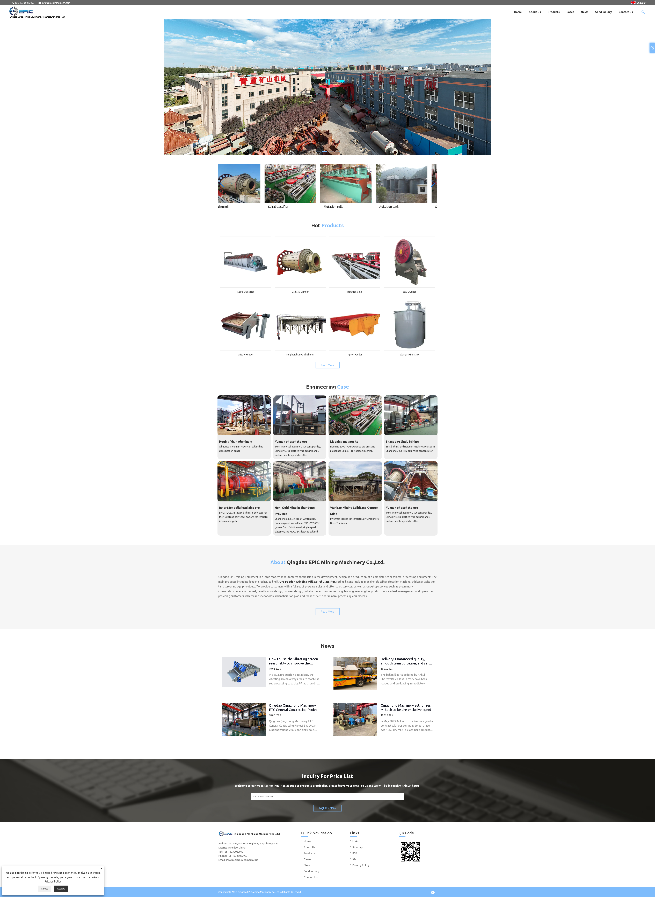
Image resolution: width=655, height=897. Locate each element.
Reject (44, 888)
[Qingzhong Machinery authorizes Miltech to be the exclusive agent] (355, 719)
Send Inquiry (603, 11)
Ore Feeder (287, 581)
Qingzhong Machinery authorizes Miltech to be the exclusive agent (406, 707)
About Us (535, 11)
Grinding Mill (304, 581)
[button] (317, 151)
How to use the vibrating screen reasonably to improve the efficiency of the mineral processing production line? (293, 661)
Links (355, 841)
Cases (570, 11)
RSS (354, 853)
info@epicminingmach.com (56, 3)
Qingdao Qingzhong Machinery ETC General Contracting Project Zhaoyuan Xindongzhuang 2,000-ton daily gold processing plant (294, 707)
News (584, 11)
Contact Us (626, 11)
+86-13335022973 (25, 3)
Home (518, 11)
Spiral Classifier (324, 581)
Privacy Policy (53, 881)
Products (554, 11)
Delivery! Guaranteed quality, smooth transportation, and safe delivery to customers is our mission (406, 661)
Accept (61, 888)
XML (355, 859)
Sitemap (357, 847)
